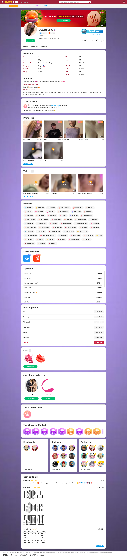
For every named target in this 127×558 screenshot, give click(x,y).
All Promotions (32, 6)
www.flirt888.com (20, 552)
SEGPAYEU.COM (39, 552)
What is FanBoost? (98, 35)
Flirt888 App (51, 6)
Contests (41, 6)
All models (5, 6)
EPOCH (32, 552)
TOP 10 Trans (55, 105)
